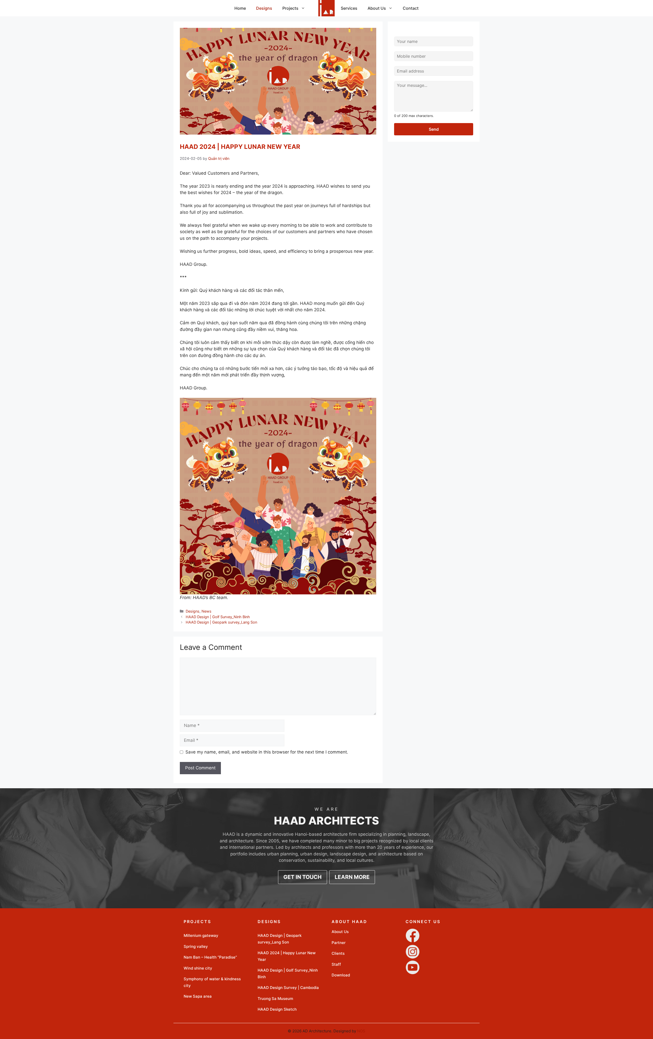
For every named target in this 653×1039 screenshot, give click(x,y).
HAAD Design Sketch (277, 1009)
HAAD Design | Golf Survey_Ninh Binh (218, 617)
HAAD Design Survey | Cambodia (288, 987)
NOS (361, 1031)
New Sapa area (198, 996)
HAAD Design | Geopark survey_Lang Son (221, 622)
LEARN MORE (352, 877)
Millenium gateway (201, 935)
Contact (411, 8)
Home (240, 8)
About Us (377, 8)
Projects (290, 8)
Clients (338, 953)
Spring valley (196, 946)
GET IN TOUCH (302, 877)
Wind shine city (198, 968)
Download (341, 975)
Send (434, 129)
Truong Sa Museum (275, 998)
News (206, 611)
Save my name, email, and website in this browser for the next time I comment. (266, 752)
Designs (264, 8)
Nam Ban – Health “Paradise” (210, 957)
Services (349, 8)
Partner (339, 942)
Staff (336, 964)
